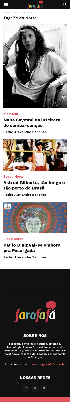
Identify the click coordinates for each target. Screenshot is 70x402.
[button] (5, 4)
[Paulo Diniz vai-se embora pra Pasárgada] (35, 217)
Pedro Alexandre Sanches (25, 132)
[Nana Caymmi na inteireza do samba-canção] (35, 66)
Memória (10, 114)
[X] (44, 388)
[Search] (65, 4)
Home (6, 12)
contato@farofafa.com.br (48, 364)
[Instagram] (35, 388)
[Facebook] (26, 388)
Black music (13, 239)
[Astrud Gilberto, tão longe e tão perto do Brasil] (35, 155)
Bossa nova (13, 176)
